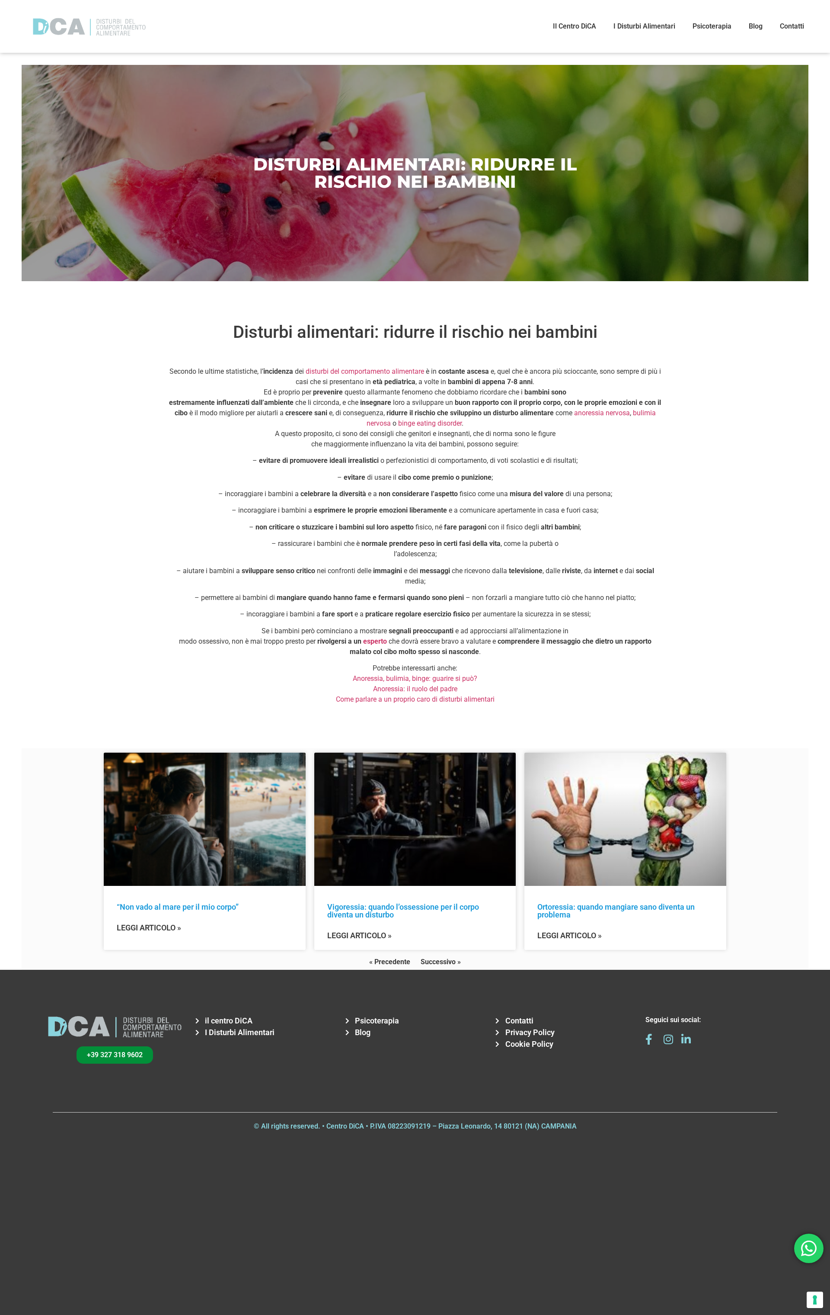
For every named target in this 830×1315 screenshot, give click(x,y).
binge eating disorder (430, 423)
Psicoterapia (712, 26)
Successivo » (441, 962)
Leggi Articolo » (149, 927)
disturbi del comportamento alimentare (366, 371)
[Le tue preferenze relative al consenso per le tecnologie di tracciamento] (815, 1300)
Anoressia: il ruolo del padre (415, 689)
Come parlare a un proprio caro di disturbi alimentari (415, 699)
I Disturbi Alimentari (644, 26)
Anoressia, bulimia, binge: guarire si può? (415, 678)
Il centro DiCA (574, 26)
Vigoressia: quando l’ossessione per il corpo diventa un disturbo (403, 910)
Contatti (792, 26)
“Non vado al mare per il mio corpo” (178, 906)
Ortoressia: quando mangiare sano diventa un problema (616, 910)
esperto (375, 641)
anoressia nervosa (602, 413)
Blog (756, 26)
